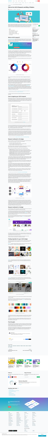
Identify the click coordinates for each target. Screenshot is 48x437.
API (32, 418)
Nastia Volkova (35, 33)
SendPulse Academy (34, 413)
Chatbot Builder (17, 413)
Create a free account (16, 47)
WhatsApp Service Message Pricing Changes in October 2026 (36, 36)
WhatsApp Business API (18, 417)
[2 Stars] (9, 338)
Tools (27, 2)
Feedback (25, 430)
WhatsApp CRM (17, 421)
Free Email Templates (10, 418)
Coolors (23, 299)
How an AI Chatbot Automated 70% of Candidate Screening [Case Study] (28, 366)
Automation (10, 416)
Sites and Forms (16, 2)
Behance (9, 243)
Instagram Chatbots (18, 414)
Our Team (25, 429)
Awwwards (9, 277)
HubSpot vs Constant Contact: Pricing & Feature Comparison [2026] (36, 40)
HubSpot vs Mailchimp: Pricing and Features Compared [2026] (35, 31)
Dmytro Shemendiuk (36, 33)
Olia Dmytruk (18, 364)
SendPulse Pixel (25, 421)
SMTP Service (10, 414)
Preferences (42, 434)
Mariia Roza (35, 38)
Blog (32, 416)
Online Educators (10, 424)
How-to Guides (19, 2)
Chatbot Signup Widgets (18, 422)
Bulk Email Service (10, 413)
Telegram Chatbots (18, 425)
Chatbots (13, 2)
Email (9, 412)
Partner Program (33, 424)
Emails (11, 2)
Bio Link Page (25, 417)
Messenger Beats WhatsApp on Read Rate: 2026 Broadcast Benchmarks (11, 366)
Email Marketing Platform (11, 421)
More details (20, 384)
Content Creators (10, 425)
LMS (24, 414)
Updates (33, 2)
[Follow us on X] (12, 377)
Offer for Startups (34, 425)
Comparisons (30, 2)
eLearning (25, 2)
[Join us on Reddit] (15, 377)
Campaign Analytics (10, 417)
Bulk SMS (25, 418)
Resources (33, 412)
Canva (23, 216)
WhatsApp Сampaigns (18, 418)
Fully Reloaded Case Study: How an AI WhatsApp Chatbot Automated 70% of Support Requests (36, 366)
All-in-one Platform (26, 425)
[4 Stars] (10, 338)
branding (26, 212)
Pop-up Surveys (25, 422)
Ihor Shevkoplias (37, 38)
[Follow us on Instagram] (14, 377)
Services (25, 412)
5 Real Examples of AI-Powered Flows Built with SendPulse (19, 366)
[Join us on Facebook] (9, 377)
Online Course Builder (26, 413)
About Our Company (27, 428)
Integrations (33, 417)
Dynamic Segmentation (26, 426)
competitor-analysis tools (20, 91)
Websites (25, 416)
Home (9, 2)
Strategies (23, 2)
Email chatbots (17, 416)
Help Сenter (33, 414)
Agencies (33, 422)
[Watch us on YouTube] (10, 377)
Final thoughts (11, 34)
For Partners (34, 421)
